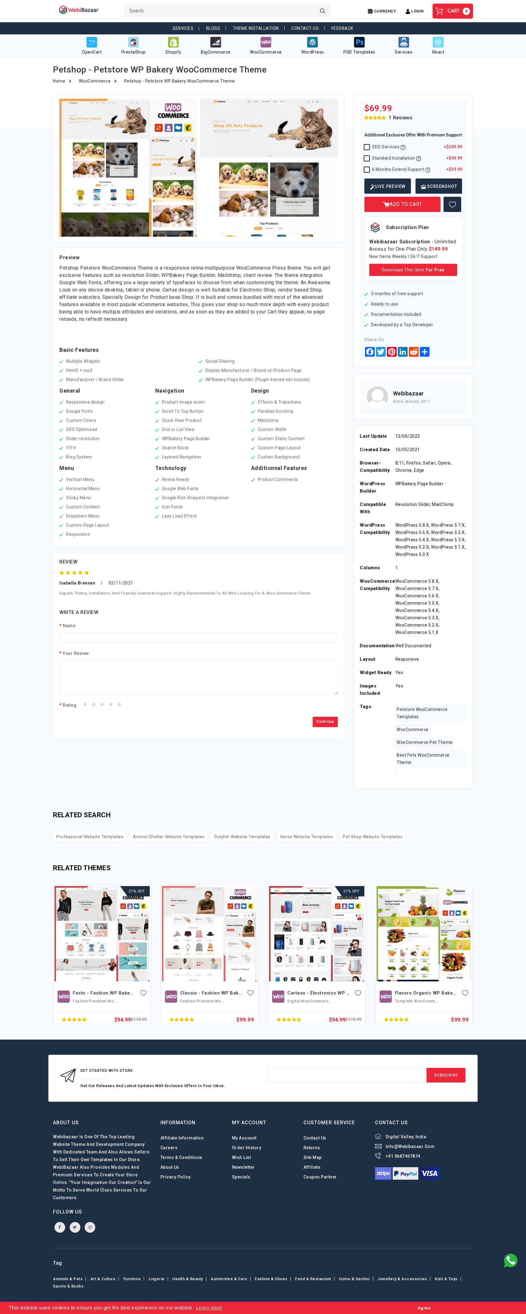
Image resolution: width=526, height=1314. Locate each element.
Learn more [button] (209, 1307)
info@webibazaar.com (410, 1146)
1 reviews (401, 118)
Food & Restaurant (313, 1279)
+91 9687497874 (403, 1156)
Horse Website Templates (306, 836)
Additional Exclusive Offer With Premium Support (413, 134)
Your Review (76, 653)
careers (169, 1147)
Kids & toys (446, 1279)
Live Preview (390, 186)
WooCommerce (95, 81)
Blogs (213, 28)
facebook (59, 1227)
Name (69, 625)
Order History (246, 1147)
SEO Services (417, 146)
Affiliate (312, 1167)
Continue (325, 721)
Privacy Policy (175, 1176)
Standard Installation (417, 158)
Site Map (312, 1157)
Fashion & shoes (271, 1279)
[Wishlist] (452, 204)
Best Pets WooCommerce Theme (423, 759)
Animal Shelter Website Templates (169, 836)
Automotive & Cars (229, 1279)
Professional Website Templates (89, 836)
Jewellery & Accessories (402, 1279)
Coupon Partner (320, 1176)
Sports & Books (68, 1286)
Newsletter (243, 1167)
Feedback (342, 28)
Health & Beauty (187, 1279)
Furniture (132, 1279)
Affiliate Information (182, 1138)
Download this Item (413, 269)
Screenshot (441, 186)
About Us (169, 1167)
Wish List (241, 1157)
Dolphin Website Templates (242, 836)
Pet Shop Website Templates (372, 836)
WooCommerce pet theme (425, 742)
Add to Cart (406, 204)
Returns (311, 1147)
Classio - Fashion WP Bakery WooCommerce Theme (132, 993)
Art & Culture (103, 1279)
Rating (69, 705)
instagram (90, 1227)
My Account (244, 1138)
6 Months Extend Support (417, 169)
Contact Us (305, 28)
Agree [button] (424, 1307)
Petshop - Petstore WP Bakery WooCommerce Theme (179, 81)
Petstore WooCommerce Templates (422, 713)
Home (59, 81)
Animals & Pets (67, 1279)
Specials (241, 1176)
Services (183, 28)
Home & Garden (354, 1279)
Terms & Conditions (181, 1157)
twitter (75, 1227)
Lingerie (157, 1279)
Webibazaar (408, 393)
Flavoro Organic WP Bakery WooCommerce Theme (346, 993)
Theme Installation (256, 28)
